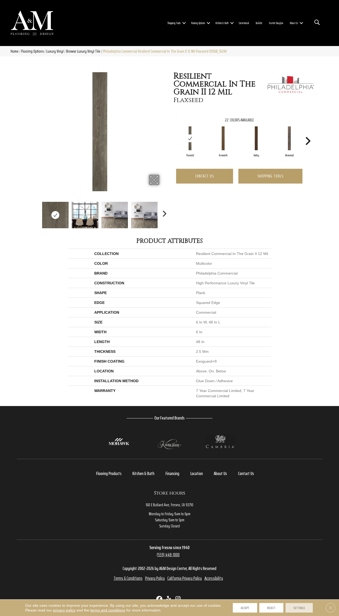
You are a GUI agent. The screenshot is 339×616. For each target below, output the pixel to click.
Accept (245, 608)
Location (196, 473)
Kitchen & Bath (222, 22)
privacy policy (64, 610)
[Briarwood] (289, 138)
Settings (299, 608)
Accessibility (213, 578)
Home (15, 51)
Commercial (244, 22)
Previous (36, 212)
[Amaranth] (223, 138)
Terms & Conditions (128, 578)
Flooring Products (109, 473)
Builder (259, 22)
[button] (184, 23)
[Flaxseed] (190, 138)
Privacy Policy (155, 578)
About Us (294, 22)
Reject (271, 608)
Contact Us (204, 176)
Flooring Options (198, 22)
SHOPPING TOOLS (270, 176)
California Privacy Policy (184, 578)
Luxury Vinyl (55, 51)
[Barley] (256, 138)
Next (163, 212)
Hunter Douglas (276, 22)
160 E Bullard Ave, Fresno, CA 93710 (169, 505)
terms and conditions (107, 610)
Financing (172, 473)
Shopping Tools (174, 22)
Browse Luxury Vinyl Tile (83, 51)
